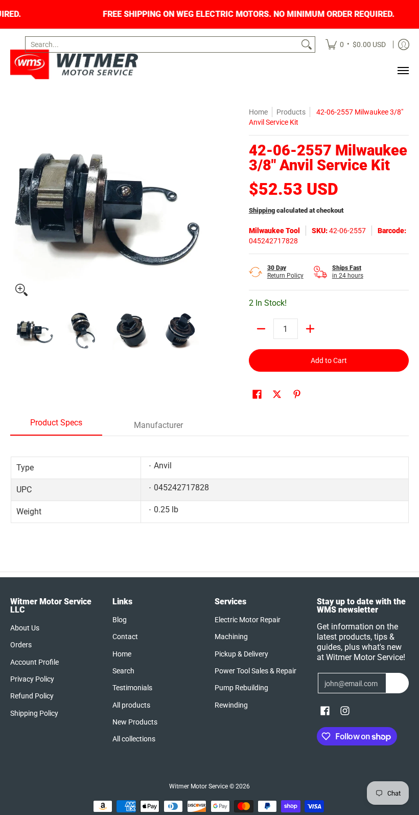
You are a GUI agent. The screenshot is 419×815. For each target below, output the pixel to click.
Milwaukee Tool (274, 231)
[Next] (197, 204)
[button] (257, 394)
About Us (24, 628)
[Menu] (403, 70)
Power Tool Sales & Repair (255, 671)
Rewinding (231, 705)
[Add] (310, 329)
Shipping (262, 210)
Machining (231, 636)
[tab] (56, 426)
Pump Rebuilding (241, 688)
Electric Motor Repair (248, 620)
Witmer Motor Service (198, 786)
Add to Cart (329, 360)
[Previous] (17, 204)
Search (123, 671)
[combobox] (162, 44)
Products (291, 112)
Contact (125, 636)
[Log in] (403, 44)
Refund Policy (32, 696)
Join (397, 683)
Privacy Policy (32, 679)
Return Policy (285, 271)
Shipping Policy (34, 713)
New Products (134, 722)
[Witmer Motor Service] (74, 64)
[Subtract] (261, 329)
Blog (119, 620)
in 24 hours (347, 271)
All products (131, 705)
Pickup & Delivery (241, 654)
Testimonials (132, 688)
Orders (21, 645)
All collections (133, 739)
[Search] (306, 44)
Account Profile (34, 662)
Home (258, 112)
